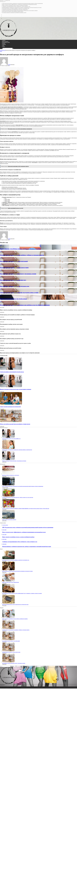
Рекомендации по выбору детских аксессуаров (14, 267)
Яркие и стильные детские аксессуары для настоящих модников (15, 389)
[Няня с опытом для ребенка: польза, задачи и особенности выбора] (8, 617)
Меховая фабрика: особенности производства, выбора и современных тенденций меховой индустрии (21, 7)
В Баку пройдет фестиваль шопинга (9, 519)
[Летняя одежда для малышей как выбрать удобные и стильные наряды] (8, 628)
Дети (3, 45)
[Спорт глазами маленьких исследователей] (11, 404)
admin (9, 64)
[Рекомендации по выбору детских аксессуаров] (8, 650)
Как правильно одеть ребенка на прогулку (13, 280)
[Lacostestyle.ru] (8, 36)
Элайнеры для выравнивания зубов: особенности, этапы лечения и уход (16, 6)
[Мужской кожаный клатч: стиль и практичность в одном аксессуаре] (8, 603)
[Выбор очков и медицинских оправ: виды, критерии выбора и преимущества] (8, 448)
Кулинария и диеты (6, 42)
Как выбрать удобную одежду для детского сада (14, 286)
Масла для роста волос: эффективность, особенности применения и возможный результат (19, 4)
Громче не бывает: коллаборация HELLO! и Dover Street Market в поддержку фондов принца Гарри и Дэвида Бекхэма (25, 508)
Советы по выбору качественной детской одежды (12, 372)
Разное (3, 46)
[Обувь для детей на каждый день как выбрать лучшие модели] (11, 421)
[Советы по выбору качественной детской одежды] (11, 369)
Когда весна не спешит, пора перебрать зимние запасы (12, 11)
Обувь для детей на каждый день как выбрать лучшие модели (15, 424)
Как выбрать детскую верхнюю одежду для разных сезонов (18, 274)
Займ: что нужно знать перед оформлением (10, 582)
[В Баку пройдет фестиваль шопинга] (8, 518)
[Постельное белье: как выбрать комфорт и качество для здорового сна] (8, 558)
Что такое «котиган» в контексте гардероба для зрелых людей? (14, 12)
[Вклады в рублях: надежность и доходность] (8, 473)
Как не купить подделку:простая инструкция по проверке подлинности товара (17, 571)
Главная (3, 40)
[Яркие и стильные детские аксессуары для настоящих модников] (11, 386)
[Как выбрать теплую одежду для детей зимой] (8, 639)
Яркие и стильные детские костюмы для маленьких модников (14, 460)
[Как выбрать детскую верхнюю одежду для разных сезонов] (8, 661)
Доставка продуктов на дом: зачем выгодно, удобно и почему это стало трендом (17, 497)
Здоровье (4, 44)
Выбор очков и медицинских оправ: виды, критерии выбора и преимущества (17, 449)
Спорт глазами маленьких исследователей (10, 406)
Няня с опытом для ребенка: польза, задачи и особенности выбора (15, 5)
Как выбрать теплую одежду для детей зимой (14, 261)
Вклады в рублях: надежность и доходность (10, 475)
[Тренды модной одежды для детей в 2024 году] (8, 437)
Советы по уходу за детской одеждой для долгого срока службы (19, 292)
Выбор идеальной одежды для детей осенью (13, 299)
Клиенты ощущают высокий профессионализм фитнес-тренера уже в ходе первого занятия (19, 10)
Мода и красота (5, 41)
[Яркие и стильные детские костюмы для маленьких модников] (8, 459)
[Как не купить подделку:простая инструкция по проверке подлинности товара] (8, 569)
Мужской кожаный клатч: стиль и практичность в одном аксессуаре (15, 604)
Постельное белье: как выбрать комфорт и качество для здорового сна (15, 8)
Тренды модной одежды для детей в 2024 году (11, 438)
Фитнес (3, 43)
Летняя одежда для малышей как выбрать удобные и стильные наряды (22, 255)
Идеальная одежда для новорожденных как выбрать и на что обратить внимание (25, 305)
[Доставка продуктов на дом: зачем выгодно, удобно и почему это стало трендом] (8, 496)
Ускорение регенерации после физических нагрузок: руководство (15, 9)
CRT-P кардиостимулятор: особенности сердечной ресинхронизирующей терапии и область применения (22, 3)
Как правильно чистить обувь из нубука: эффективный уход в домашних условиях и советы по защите (22, 593)
